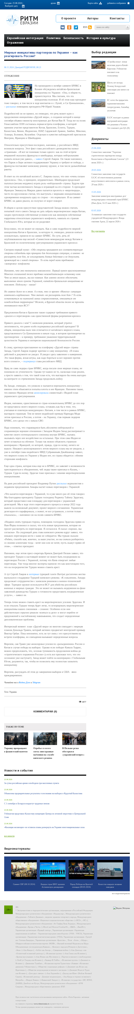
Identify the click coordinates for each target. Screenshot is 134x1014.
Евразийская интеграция (25, 38)
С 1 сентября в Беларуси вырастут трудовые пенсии (26, 803)
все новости (9, 836)
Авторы (92, 18)
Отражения (15, 42)
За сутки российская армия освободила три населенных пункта (31, 783)
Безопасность (73, 38)
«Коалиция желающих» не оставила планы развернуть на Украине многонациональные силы (44, 827)
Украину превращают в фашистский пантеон (15, 750)
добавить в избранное (116, 3)
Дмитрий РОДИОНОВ (25, 67)
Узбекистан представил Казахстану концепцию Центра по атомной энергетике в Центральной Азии (44, 815)
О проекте (68, 18)
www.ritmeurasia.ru (41, 1004)
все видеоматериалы (121, 893)
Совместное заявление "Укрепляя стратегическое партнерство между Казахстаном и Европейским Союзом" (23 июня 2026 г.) (109, 157)
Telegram (36, 682)
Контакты (117, 18)
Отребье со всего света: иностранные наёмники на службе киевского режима (43, 753)
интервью (34, 574)
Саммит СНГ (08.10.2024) (24, 884)
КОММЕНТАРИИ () (45, 711)
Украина (13, 692)
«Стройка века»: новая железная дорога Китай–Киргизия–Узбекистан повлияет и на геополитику (117, 69)
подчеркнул (29, 361)
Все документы (98, 231)
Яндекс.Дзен (25, 682)
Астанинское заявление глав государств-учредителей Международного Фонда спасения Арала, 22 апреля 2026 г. (108, 218)
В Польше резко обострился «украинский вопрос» (73, 751)
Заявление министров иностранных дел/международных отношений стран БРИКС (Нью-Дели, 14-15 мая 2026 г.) (109, 199)
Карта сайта (93, 3)
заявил (39, 159)
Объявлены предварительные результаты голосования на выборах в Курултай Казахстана (43, 793)
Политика (53, 38)
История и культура (101, 38)
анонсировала (41, 393)
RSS (85, 27)
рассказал (11, 106)
